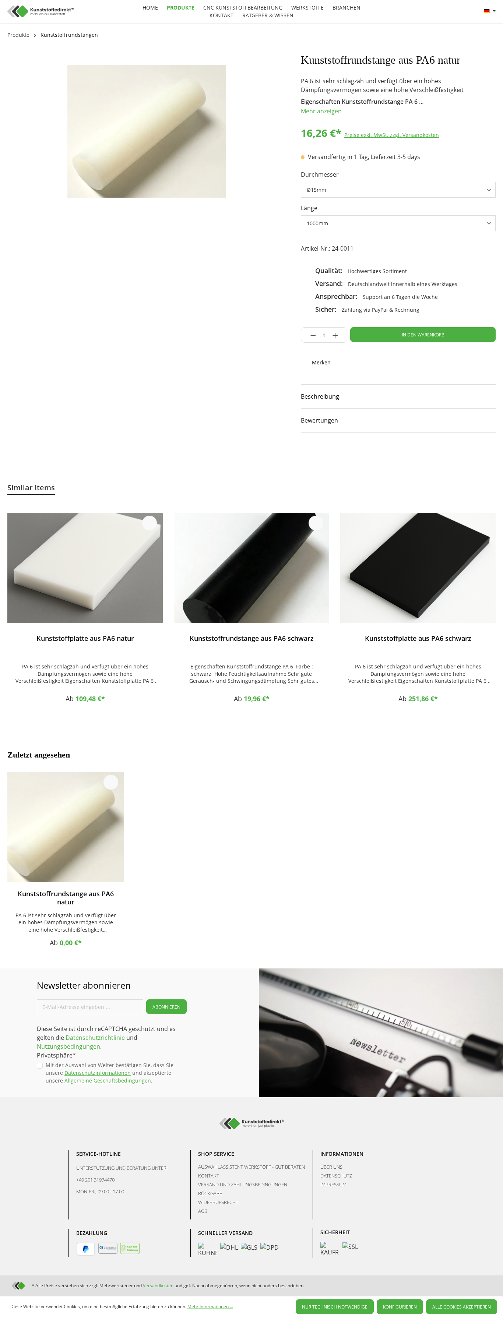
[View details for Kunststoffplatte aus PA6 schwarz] (418, 568)
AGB (202, 1211)
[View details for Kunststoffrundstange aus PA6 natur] (65, 827)
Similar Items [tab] (31, 487)
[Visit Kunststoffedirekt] (305, 455)
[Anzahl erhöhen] (337, 335)
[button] (398, 396)
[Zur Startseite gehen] (68, 11)
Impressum (333, 1184)
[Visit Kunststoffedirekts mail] (382, 455)
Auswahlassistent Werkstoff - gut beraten (251, 1167)
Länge (309, 208)
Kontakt (208, 1175)
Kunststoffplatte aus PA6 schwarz (418, 638)
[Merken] (149, 523)
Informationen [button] (341, 1153)
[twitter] (356, 455)
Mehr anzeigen (321, 111)
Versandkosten (158, 1285)
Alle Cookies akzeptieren (461, 1307)
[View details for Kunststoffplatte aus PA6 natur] (85, 568)
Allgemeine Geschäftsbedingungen (107, 1080)
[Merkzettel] (448, 11)
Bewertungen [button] (319, 420)
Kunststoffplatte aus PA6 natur (85, 638)
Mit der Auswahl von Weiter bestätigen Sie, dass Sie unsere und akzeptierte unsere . (109, 1073)
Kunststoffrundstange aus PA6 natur (66, 898)
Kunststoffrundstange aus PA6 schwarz (252, 638)
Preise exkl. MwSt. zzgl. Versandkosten (391, 134)
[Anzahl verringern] (311, 335)
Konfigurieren (400, 1307)
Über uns (331, 1167)
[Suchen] (431, 10)
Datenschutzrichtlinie (95, 1038)
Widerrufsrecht (218, 1202)
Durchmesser (320, 174)
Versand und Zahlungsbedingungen (242, 1184)
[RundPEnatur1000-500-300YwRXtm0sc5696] (146, 131)
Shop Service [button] (216, 1153)
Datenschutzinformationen (97, 1072)
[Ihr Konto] (465, 11)
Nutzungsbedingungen (68, 1046)
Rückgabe (210, 1193)
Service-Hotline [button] (98, 1153)
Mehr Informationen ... (210, 1306)
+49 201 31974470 (95, 1179)
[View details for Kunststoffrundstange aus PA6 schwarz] (251, 568)
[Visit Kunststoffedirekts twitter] (465, 1285)
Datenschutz (336, 1175)
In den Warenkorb (423, 335)
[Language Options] (490, 11)
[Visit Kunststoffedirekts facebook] (331, 455)
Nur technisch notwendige (334, 1307)
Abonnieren (166, 1007)
